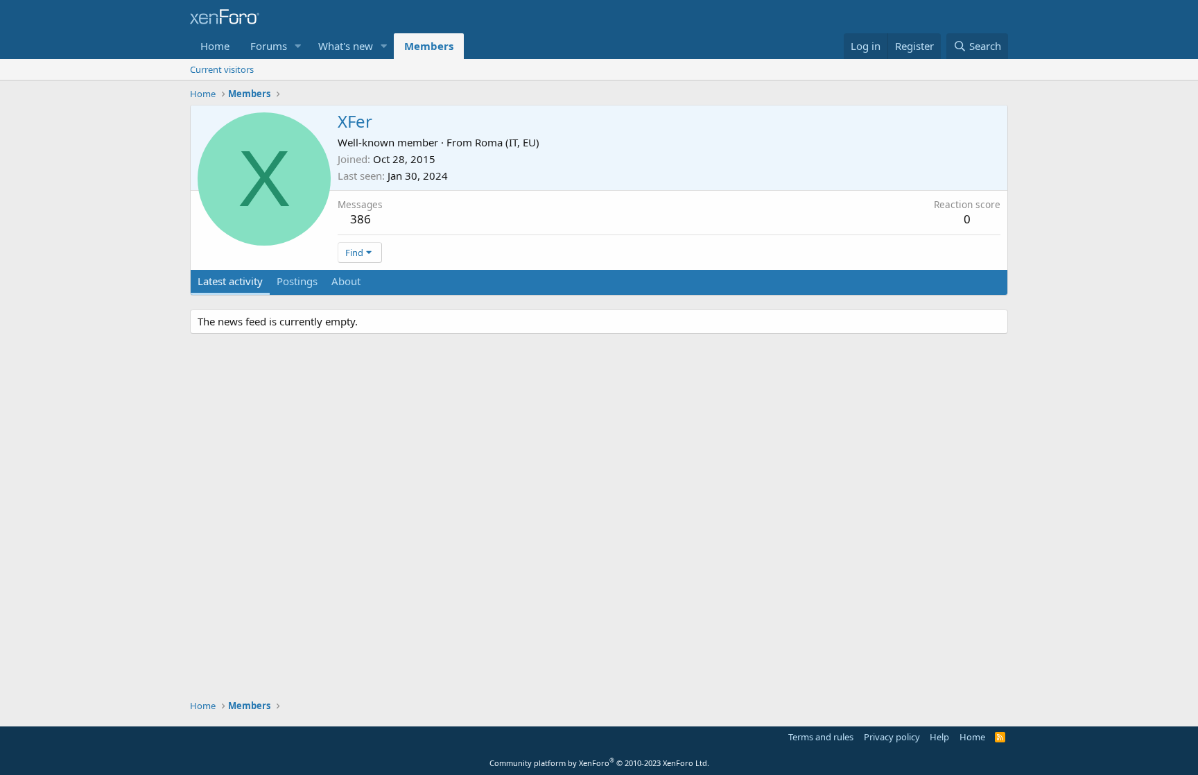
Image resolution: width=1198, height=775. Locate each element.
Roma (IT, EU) (507, 142)
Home (214, 46)
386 (360, 219)
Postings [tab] (297, 281)
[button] (298, 46)
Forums (268, 46)
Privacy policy (892, 737)
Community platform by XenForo (599, 763)
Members (428, 46)
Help (939, 737)
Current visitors (222, 69)
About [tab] (346, 281)
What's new (345, 46)
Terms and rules (820, 737)
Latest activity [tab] (230, 281)
